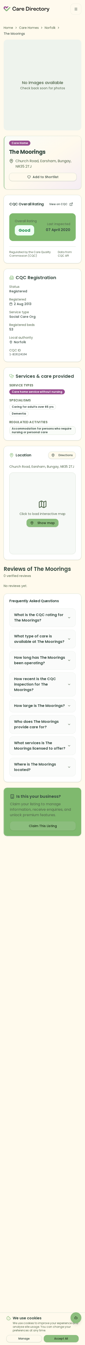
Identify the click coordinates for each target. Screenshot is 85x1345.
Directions (65, 455)
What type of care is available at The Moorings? (39, 639)
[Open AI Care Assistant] (75, 1317)
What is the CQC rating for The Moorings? (38, 617)
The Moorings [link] (14, 33)
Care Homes (29, 27)
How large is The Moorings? (39, 705)
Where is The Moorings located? (35, 767)
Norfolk (50, 27)
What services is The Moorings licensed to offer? (39, 745)
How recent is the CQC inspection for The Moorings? (35, 684)
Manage (24, 1338)
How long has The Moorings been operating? (39, 660)
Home (8, 27)
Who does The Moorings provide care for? (36, 724)
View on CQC (58, 204)
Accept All (61, 1338)
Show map (46, 523)
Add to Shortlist (45, 177)
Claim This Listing (43, 826)
